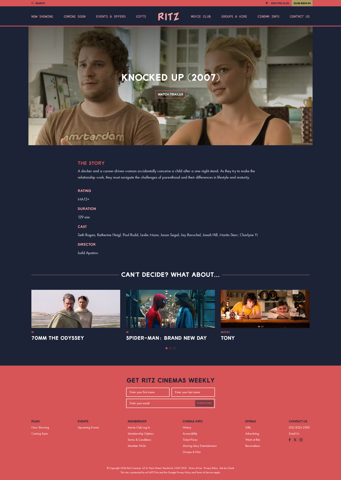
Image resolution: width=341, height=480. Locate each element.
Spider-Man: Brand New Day (166, 338)
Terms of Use (195, 468)
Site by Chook (226, 468)
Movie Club (201, 16)
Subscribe (204, 403)
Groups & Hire (234, 16)
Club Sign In (302, 3)
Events (83, 421)
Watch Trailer (170, 94)
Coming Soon (74, 16)
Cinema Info (268, 16)
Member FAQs (137, 446)
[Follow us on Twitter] (295, 440)
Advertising (252, 433)
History (187, 427)
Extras (250, 421)
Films (35, 421)
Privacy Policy (211, 468)
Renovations (252, 446)
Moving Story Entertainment (199, 446)
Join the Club (280, 3)
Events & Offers (111, 16)
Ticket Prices (190, 440)
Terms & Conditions (139, 440)
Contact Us (300, 16)
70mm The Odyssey (57, 338)
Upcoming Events (88, 427)
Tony (228, 338)
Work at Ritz (252, 440)
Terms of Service (205, 472)
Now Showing (42, 16)
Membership (137, 421)
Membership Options (141, 433)
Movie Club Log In (139, 427)
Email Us (294, 433)
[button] (167, 348)
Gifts (141, 16)
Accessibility (190, 433)
